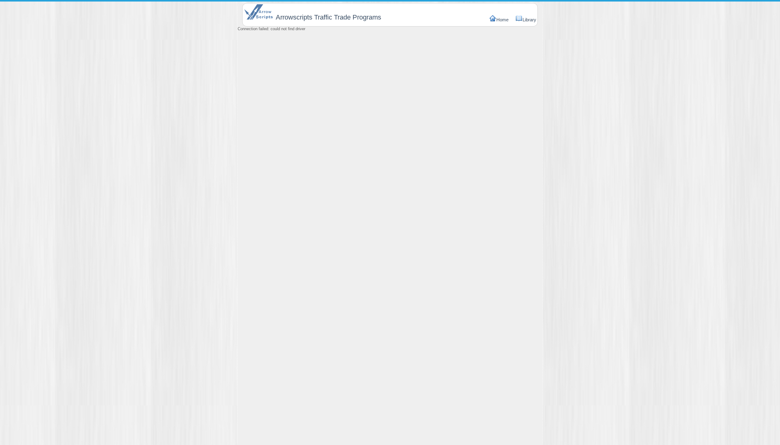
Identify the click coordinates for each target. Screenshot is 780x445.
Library (529, 19)
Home (502, 19)
